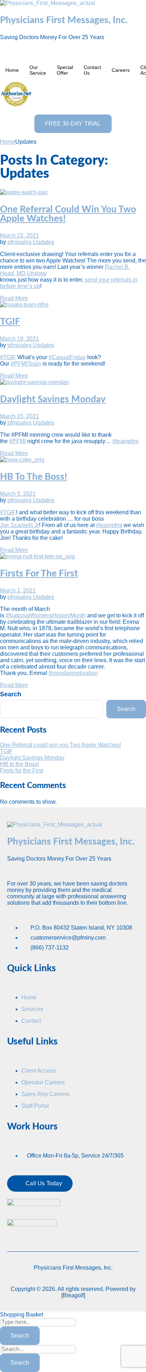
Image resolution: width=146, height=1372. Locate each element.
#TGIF (8, 357)
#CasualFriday (67, 357)
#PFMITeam (26, 364)
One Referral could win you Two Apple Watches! (60, 745)
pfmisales (20, 242)
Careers (121, 70)
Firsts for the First (39, 573)
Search (10, 694)
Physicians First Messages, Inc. (64, 20)
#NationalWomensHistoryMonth (46, 615)
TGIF (10, 321)
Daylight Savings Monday (53, 399)
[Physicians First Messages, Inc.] (47, 3)
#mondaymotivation (73, 673)
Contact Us (92, 70)
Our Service (37, 70)
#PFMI (17, 441)
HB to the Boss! (33, 477)
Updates (43, 242)
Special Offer (65, 70)
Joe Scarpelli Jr (19, 525)
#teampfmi (125, 441)
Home (12, 70)
